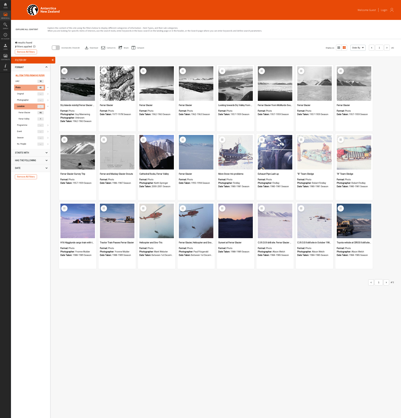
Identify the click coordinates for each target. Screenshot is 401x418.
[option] (30, 81)
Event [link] (19, 131)
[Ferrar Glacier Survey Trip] (77, 152)
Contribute (5, 59)
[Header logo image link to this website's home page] (43, 5)
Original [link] (20, 94)
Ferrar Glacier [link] (24, 112)
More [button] (5, 70)
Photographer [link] (23, 100)
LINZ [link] (17, 81)
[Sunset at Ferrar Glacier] (235, 221)
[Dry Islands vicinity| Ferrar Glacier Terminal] (77, 83)
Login (5, 49)
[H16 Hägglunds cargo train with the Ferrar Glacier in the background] (77, 221)
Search (5, 28)
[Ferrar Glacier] (117, 83)
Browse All (5, 18)
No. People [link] (21, 144)
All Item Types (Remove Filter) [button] (30, 75)
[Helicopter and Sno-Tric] (156, 221)
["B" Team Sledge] (314, 152)
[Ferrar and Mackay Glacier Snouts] (117, 152)
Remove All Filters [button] (26, 52)
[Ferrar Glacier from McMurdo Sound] (275, 83)
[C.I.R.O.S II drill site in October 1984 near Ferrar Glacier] (314, 221)
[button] (108, 48)
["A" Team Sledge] (354, 152)
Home (5, 8)
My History (5, 39)
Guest (372, 10)
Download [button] (91, 47)
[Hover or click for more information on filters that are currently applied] (34, 46)
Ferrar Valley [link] (24, 119)
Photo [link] (18, 87)
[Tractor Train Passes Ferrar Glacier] (117, 221)
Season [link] (20, 138)
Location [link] (21, 106)
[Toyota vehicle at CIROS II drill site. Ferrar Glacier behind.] (354, 221)
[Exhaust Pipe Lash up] (275, 152)
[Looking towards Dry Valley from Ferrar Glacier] (235, 83)
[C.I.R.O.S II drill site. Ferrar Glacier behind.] (275, 221)
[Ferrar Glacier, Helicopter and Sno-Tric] (196, 221)
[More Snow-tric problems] (235, 152)
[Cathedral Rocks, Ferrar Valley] (156, 152)
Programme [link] (22, 125)
